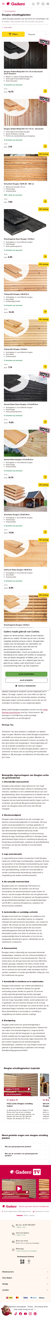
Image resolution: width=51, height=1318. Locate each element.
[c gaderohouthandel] (25, 1313)
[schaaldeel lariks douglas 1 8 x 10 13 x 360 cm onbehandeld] (45, 201)
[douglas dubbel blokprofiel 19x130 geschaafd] (45, 146)
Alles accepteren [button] (26, 674)
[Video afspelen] (19, 1189)
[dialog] (25, 659)
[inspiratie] (38, 3)
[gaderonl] (30, 1313)
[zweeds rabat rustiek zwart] (45, 422)
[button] (33, 4)
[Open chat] (6, 1311)
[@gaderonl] (15, 1313)
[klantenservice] (43, 3)
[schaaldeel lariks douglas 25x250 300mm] (45, 532)
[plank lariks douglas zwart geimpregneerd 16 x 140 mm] (45, 256)
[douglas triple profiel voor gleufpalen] (45, 312)
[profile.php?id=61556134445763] (20, 1313)
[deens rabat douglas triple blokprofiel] (45, 367)
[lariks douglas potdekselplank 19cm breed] (45, 477)
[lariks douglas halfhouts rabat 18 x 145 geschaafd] (45, 587)
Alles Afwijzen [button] (26, 680)
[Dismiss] (35, 1309)
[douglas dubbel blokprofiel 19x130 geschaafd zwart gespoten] (45, 91)
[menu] (3, 3)
